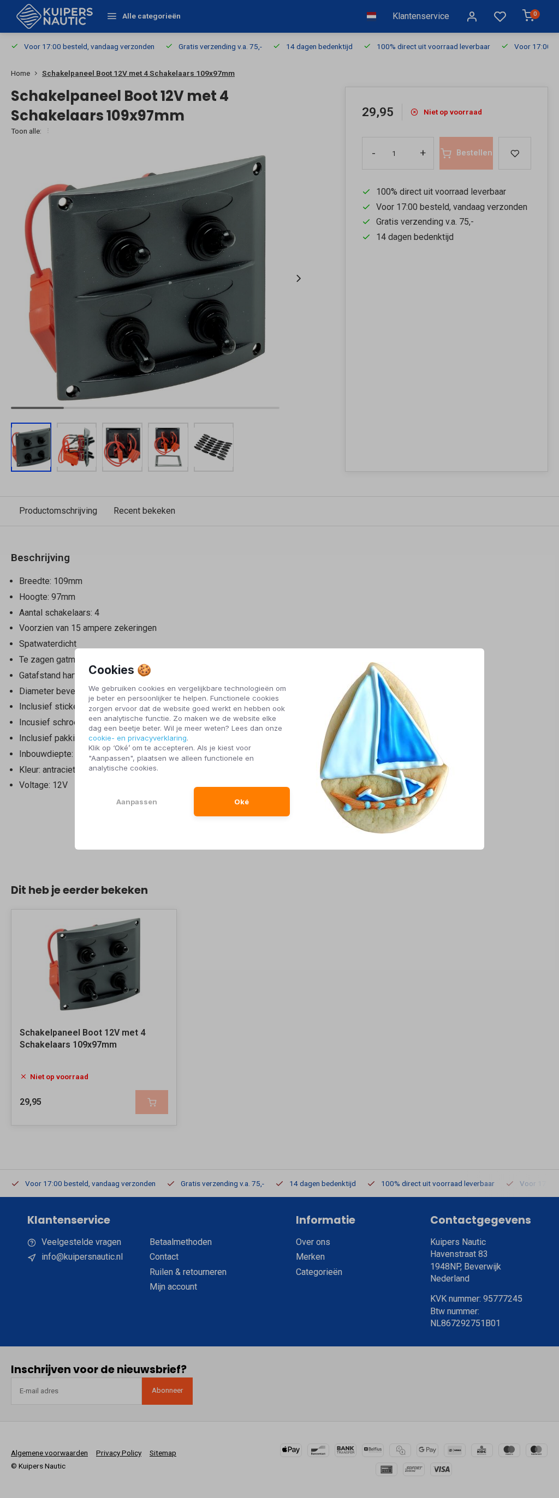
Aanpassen (136, 801)
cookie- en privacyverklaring (137, 737)
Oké (241, 801)
